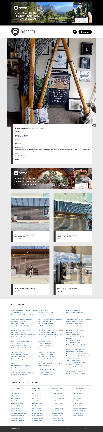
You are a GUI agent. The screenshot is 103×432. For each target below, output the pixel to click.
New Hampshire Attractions (59, 395)
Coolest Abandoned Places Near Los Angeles (22, 347)
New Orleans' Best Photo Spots (46, 356)
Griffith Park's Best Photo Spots (19, 374)
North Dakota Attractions (58, 408)
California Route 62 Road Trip (18, 336)
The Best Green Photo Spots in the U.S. (76, 347)
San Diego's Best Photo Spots (73, 323)
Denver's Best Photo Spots (18, 356)
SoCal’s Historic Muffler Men (73, 342)
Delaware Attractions (16, 405)
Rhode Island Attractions (58, 420)
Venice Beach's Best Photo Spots (74, 364)
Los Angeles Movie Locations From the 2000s (50, 334)
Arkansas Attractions (16, 395)
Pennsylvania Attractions (58, 418)
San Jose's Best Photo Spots (73, 328)
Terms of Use (80, 428)
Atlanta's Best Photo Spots (18, 321)
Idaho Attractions (36, 388)
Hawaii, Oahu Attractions (17, 420)
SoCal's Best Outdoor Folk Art (73, 340)
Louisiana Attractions (37, 403)
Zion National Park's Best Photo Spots (75, 373)
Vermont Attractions (77, 400)
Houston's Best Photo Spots (45, 312)
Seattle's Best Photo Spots (72, 332)
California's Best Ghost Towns (18, 339)
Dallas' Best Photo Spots (17, 352)
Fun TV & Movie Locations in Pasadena (21, 365)
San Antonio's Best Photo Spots (74, 321)
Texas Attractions (77, 395)
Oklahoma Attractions (57, 413)
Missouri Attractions (37, 420)
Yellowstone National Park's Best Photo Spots (77, 369)
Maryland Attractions (37, 408)
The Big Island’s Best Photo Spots (74, 351)
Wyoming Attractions (78, 415)
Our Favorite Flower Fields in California (48, 367)
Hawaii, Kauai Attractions (17, 415)
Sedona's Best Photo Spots (73, 334)
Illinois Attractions (36, 390)
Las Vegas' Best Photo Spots (45, 328)
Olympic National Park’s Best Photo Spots (49, 363)
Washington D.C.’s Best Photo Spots (75, 367)
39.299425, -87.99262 (21, 137)
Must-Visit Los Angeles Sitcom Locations (48, 350)
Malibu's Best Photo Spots (45, 341)
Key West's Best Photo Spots (45, 323)
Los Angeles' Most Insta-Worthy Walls (48, 332)
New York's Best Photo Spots (45, 359)
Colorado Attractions (16, 400)
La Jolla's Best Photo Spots (45, 325)
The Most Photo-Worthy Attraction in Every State (78, 355)
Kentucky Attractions (37, 400)
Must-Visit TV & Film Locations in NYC (48, 352)
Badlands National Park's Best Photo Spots (22, 325)
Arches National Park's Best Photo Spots (21, 319)
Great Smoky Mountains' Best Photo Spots (22, 372)
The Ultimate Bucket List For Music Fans (76, 358)
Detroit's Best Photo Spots (18, 359)
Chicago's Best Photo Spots (18, 343)
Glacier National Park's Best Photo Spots (21, 367)
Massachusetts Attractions (38, 410)
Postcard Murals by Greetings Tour (74, 312)
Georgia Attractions (16, 410)
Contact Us (88, 428)
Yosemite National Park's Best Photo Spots (76, 371)
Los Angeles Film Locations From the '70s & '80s (50, 330)
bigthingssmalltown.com (21, 155)
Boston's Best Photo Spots (18, 332)
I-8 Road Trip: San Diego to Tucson (47, 314)
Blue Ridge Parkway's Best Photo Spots (21, 330)
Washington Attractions (78, 405)
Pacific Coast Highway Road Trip (46, 370)
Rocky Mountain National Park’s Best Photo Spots (78, 319)
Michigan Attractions (37, 413)
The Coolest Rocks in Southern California (76, 353)
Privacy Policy (72, 428)
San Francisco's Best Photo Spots (74, 325)
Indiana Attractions (36, 393)
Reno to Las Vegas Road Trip (73, 314)
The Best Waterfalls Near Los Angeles (75, 349)
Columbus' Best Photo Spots (18, 345)
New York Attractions (57, 403)
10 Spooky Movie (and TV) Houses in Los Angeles (24, 310)
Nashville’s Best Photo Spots (45, 354)
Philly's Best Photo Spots (44, 372)
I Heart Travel (64, 428)
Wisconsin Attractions (78, 413)
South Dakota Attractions (79, 390)
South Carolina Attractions (79, 388)
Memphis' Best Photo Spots (45, 345)
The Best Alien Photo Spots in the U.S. (75, 344)
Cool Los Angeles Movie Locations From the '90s (23, 350)
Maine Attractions (36, 405)
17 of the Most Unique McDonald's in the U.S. (22, 314)
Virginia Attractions (77, 403)
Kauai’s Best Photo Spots (44, 321)
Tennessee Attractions (78, 393)
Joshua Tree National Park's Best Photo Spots (50, 319)
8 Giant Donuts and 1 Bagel (18, 317)
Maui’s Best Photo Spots (44, 343)
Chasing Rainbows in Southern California (21, 341)
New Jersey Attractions (58, 398)
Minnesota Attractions (37, 415)
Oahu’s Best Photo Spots (44, 361)
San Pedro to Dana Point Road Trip (75, 330)
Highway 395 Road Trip (44, 310)
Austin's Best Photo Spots (17, 323)
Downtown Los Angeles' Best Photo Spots (21, 361)
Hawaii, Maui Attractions (17, 418)
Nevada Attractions (57, 393)
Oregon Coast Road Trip (44, 365)
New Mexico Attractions (58, 400)
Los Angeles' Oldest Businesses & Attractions (49, 336)
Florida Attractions (15, 408)
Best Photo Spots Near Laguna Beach (21, 328)
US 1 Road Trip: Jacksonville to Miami (75, 362)
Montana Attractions (57, 388)
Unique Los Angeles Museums (73, 360)
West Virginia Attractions (79, 410)
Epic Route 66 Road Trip (17, 363)
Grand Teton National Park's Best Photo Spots (23, 370)
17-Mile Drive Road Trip (17, 312)
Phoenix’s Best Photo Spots (45, 374)
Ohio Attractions (56, 410)
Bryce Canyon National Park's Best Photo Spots (23, 334)
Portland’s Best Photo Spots (73, 310)
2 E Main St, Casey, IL (21, 133)
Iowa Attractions (36, 395)
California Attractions (16, 398)
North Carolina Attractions (58, 405)
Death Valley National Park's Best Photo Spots (23, 354)
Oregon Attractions (57, 415)
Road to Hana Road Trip (72, 317)
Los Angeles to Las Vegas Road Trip (47, 339)
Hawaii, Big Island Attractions (18, 413)
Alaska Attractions (15, 390)
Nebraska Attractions (57, 390)
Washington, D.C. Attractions (80, 408)
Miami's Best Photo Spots (44, 347)
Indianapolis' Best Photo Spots (46, 317)
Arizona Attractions (16, 393)
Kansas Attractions (36, 398)
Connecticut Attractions (17, 403)
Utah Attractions (77, 398)
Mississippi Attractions (37, 418)
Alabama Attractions (16, 388)
